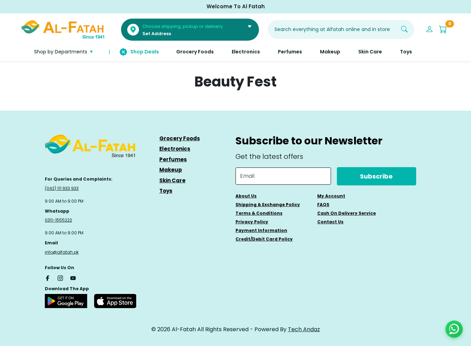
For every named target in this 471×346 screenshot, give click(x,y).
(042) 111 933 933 (62, 188)
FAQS (323, 204)
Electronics (174, 148)
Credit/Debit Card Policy (264, 239)
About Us (246, 196)
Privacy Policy (252, 222)
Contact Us (330, 222)
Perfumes (173, 159)
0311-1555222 (58, 220)
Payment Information (261, 230)
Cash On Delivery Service (346, 213)
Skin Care (172, 180)
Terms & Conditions (259, 213)
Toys (165, 190)
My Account (331, 196)
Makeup (170, 169)
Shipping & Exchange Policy (268, 204)
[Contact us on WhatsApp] (454, 329)
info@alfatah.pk (62, 252)
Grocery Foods (179, 138)
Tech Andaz (304, 329)
